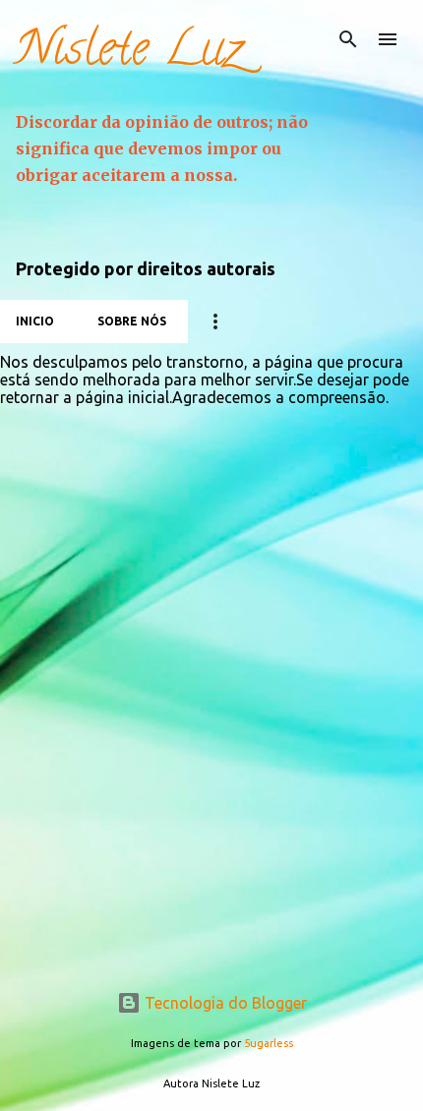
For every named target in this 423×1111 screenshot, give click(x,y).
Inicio (35, 321)
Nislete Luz (129, 54)
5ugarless (268, 1043)
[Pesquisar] (348, 39)
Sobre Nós (131, 321)
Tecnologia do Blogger (224, 1003)
